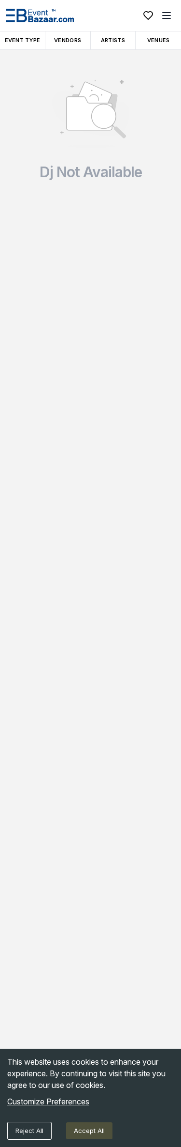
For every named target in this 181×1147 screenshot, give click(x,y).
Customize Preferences (48, 1101)
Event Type (23, 40)
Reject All (29, 1130)
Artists (113, 40)
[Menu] (166, 15)
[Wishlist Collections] (148, 15)
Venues (158, 40)
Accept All (89, 1130)
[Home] (40, 15)
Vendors (67, 40)
